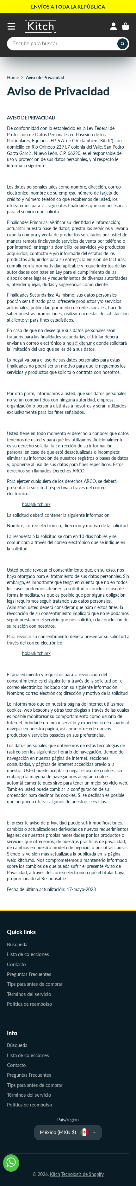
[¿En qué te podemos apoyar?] (11, 1163)
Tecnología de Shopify (82, 1174)
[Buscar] (122, 43)
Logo (40, 26)
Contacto (16, 964)
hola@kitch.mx (80, 343)
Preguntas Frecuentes (29, 974)
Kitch (55, 1174)
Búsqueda (17, 944)
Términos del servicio (29, 994)
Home (13, 77)
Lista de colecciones (28, 954)
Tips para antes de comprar (34, 984)
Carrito (125, 26)
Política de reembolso (29, 1004)
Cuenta (113, 26)
